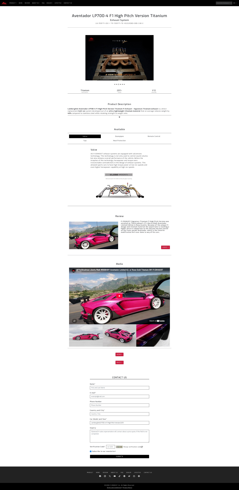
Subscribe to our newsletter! (104, 451)
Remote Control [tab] (154, 136)
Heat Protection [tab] (119, 141)
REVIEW (27, 3)
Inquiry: (93, 428)
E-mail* (93, 393)
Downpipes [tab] (119, 136)
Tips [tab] (85, 141)
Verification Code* (97, 447)
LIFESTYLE (58, 3)
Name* (92, 384)
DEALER (128, 472)
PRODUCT (90, 472)
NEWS (21, 3)
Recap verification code (132, 447)
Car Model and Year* (98, 419)
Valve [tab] (85, 136)
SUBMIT (119, 456)
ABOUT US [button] (35, 3)
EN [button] (234, 3)
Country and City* (97, 410)
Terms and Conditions (114, 487)
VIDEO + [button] (165, 247)
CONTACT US (68, 3)
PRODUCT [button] (12, 3)
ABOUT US (114, 472)
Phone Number (96, 402)
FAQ (43, 3)
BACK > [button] (119, 362)
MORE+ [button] (119, 354)
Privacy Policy (127, 487)
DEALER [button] (49, 3)
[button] (119, 117)
